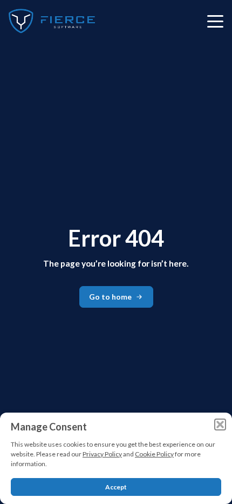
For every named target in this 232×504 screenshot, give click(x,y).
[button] (220, 424)
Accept (116, 487)
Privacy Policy (102, 454)
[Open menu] (215, 21)
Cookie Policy (154, 454)
